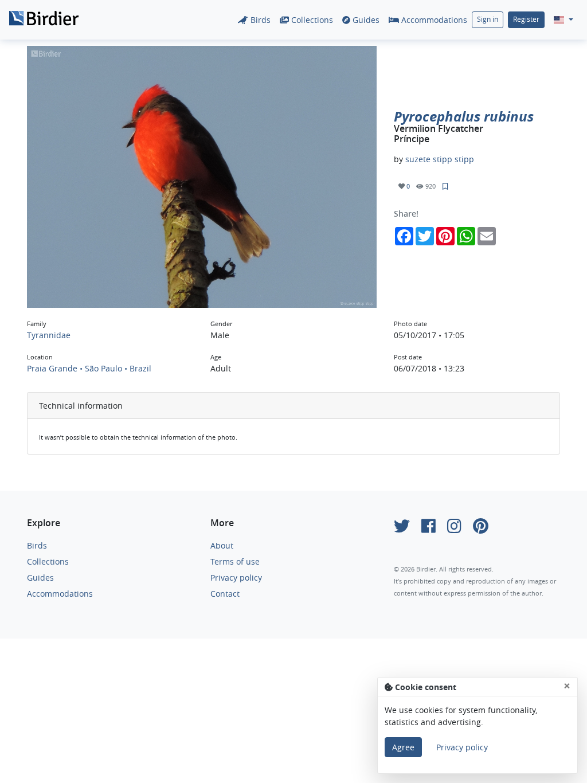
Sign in (487, 19)
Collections (311, 19)
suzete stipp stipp (439, 159)
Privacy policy (236, 577)
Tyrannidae (49, 335)
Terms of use (235, 561)
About (221, 545)
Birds (259, 19)
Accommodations (433, 19)
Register (526, 19)
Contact (225, 593)
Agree (403, 747)
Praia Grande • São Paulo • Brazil (89, 368)
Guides (364, 19)
